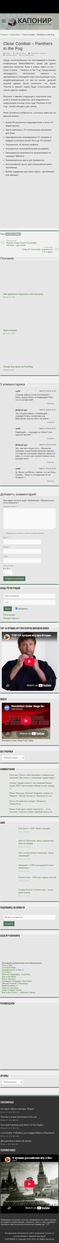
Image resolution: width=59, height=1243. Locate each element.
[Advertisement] (24, 1037)
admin (8, 53)
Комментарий (10, 506)
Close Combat (13, 234)
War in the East (8, 979)
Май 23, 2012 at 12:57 (47, 428)
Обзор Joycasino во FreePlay (18, 366)
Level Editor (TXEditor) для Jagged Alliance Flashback (27, 1133)
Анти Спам (8, 566)
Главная (4, 35)
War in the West (9, 977)
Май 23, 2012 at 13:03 (47, 445)
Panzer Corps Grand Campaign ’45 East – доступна (21, 243)
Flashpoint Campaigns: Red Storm (17, 981)
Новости (43, 53)
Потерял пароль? (11, 618)
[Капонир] (29, 21)
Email (6, 547)
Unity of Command (10, 988)
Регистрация (9, 615)
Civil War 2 (6, 972)
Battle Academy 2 (9, 986)
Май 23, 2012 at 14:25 (47, 468)
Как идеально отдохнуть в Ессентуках (23, 294)
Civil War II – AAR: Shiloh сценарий (34, 828)
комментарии (11, 55)
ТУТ (47, 1224)
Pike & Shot (7, 965)
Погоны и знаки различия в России (19, 1117)
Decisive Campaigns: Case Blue (16, 974)
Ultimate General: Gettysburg (14, 983)
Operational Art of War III (13, 970)
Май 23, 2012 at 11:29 (47, 391)
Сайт (5, 556)
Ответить (50, 403)
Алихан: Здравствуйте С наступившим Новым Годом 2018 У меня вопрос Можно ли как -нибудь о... (32, 786)
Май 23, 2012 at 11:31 (47, 410)
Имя (5, 537)
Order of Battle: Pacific (12, 990)
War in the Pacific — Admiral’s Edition (18, 992)
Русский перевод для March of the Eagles (22, 1125)
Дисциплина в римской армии (16, 1141)
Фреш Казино (10, 330)
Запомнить (22, 609)
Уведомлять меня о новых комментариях (25, 533)
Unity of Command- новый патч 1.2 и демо (37, 249)
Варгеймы (15, 35)
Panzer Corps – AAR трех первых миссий (37, 877)
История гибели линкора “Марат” (18, 1109)
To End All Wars (9, 967)
